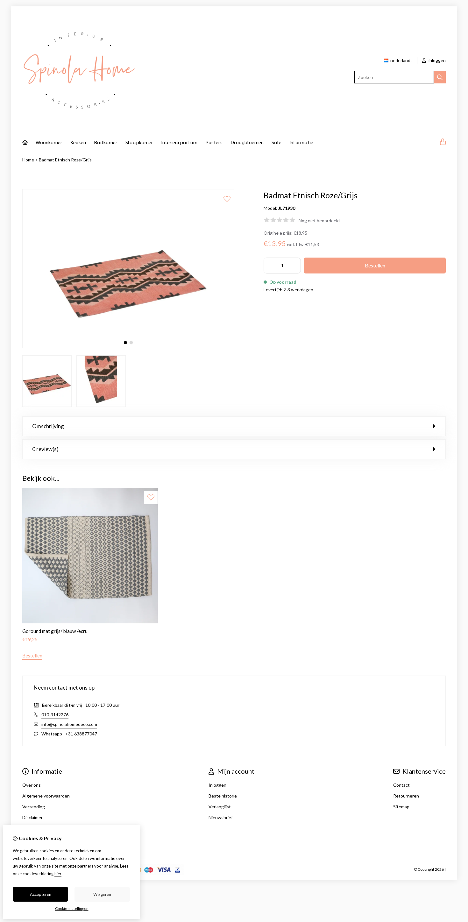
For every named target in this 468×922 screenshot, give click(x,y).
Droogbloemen (247, 142)
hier (57, 873)
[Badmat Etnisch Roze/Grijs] (128, 346)
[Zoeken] (440, 77)
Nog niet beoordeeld (319, 220)
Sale (276, 142)
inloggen (437, 60)
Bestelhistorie (223, 795)
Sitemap (401, 806)
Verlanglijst (220, 806)
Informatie (301, 142)
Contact (401, 785)
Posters (214, 142)
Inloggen (217, 785)
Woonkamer (49, 142)
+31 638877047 (81, 733)
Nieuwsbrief (221, 817)
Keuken (78, 142)
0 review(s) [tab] (45, 449)
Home (28, 159)
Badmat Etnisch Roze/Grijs (65, 159)
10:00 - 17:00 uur (102, 705)
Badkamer (105, 142)
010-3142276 (54, 714)
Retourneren (406, 795)
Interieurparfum (179, 142)
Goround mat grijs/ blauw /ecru (55, 631)
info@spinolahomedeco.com (69, 724)
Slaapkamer (139, 142)
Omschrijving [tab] (48, 426)
